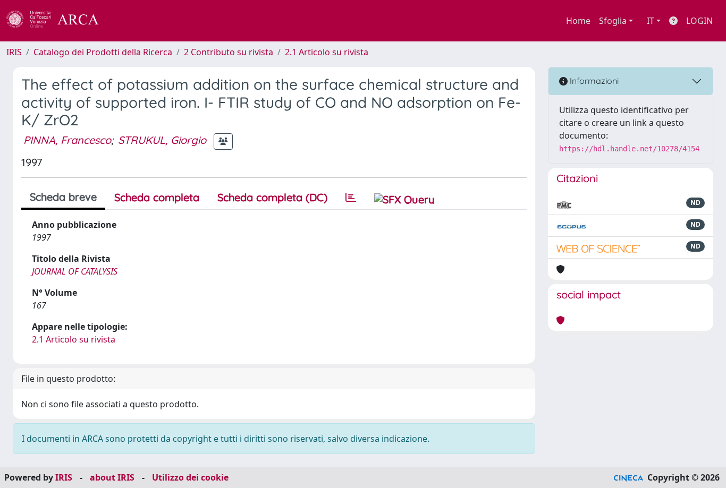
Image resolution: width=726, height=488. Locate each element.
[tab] (350, 197)
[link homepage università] (127, 20)
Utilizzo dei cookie (190, 477)
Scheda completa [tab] (156, 197)
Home (578, 21)
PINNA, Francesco (67, 140)
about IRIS (112, 477)
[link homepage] (58, 20)
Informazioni (593, 80)
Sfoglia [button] (613, 21)
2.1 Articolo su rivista (326, 52)
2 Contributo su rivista (228, 52)
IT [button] (650, 21)
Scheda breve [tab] (63, 196)
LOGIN (699, 21)
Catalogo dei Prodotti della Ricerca (102, 52)
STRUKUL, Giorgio (162, 140)
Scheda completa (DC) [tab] (272, 197)
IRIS (14, 52)
